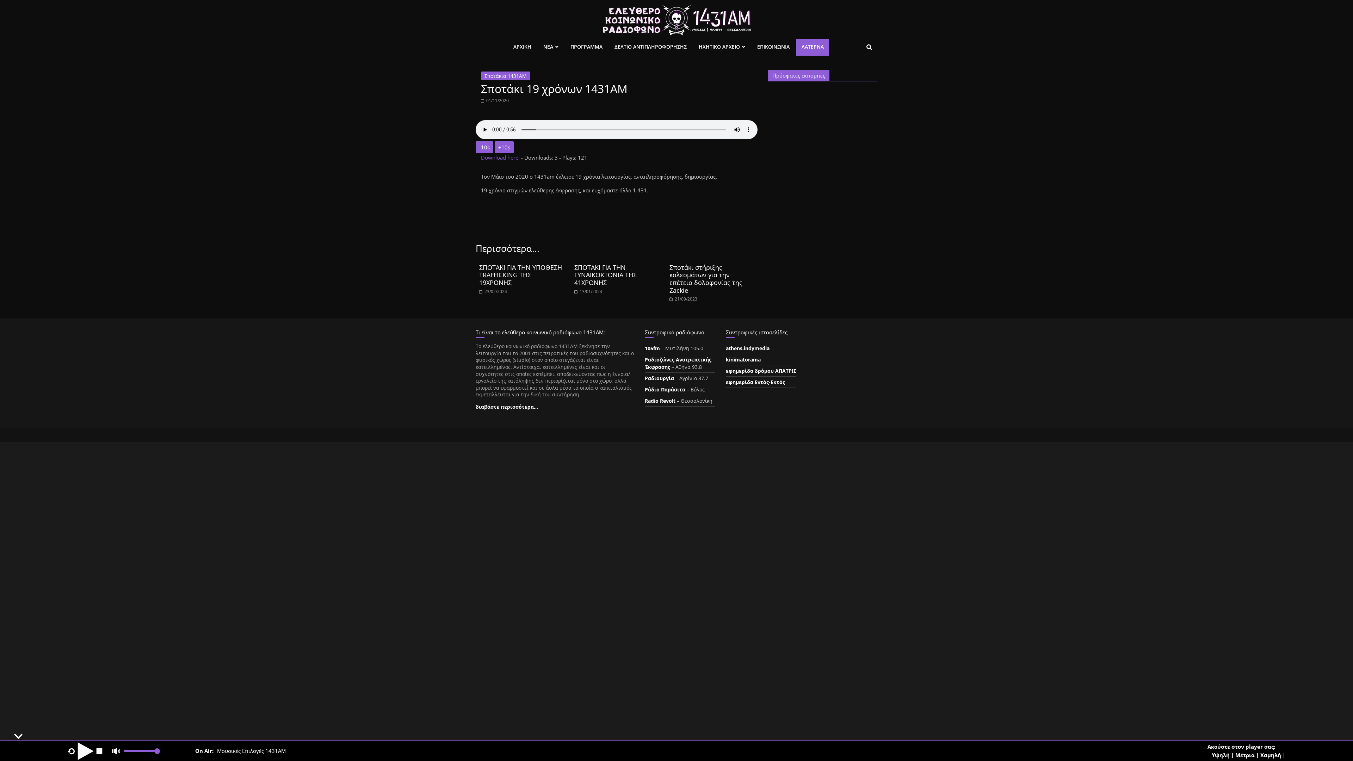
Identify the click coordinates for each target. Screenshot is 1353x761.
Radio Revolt (660, 400)
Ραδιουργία (659, 378)
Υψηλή (1221, 755)
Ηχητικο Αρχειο (719, 46)
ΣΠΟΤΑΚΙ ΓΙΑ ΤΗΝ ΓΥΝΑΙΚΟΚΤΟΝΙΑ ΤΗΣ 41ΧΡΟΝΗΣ (605, 275)
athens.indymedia (748, 348)
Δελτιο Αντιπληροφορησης (650, 46)
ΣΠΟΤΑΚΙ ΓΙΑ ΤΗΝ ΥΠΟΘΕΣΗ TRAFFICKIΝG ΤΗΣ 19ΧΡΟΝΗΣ (520, 275)
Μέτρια (1245, 755)
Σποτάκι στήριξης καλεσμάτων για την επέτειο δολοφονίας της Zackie (705, 279)
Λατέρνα (813, 46)
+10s (504, 147)
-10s (484, 147)
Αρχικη (522, 46)
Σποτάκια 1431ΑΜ (505, 76)
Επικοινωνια (773, 46)
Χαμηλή (1270, 755)
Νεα (548, 46)
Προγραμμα (586, 46)
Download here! (501, 157)
